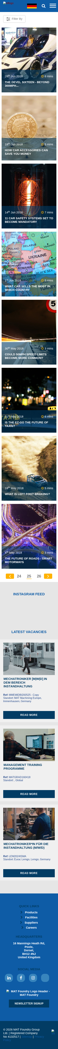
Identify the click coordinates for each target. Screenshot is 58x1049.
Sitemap (26, 1036)
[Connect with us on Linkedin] (9, 978)
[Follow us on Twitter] (45, 978)
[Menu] (52, 6)
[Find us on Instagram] (33, 978)
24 (19, 576)
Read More (29, 715)
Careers (31, 927)
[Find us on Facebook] (21, 978)
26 (39, 576)
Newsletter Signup (29, 1003)
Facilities (31, 917)
